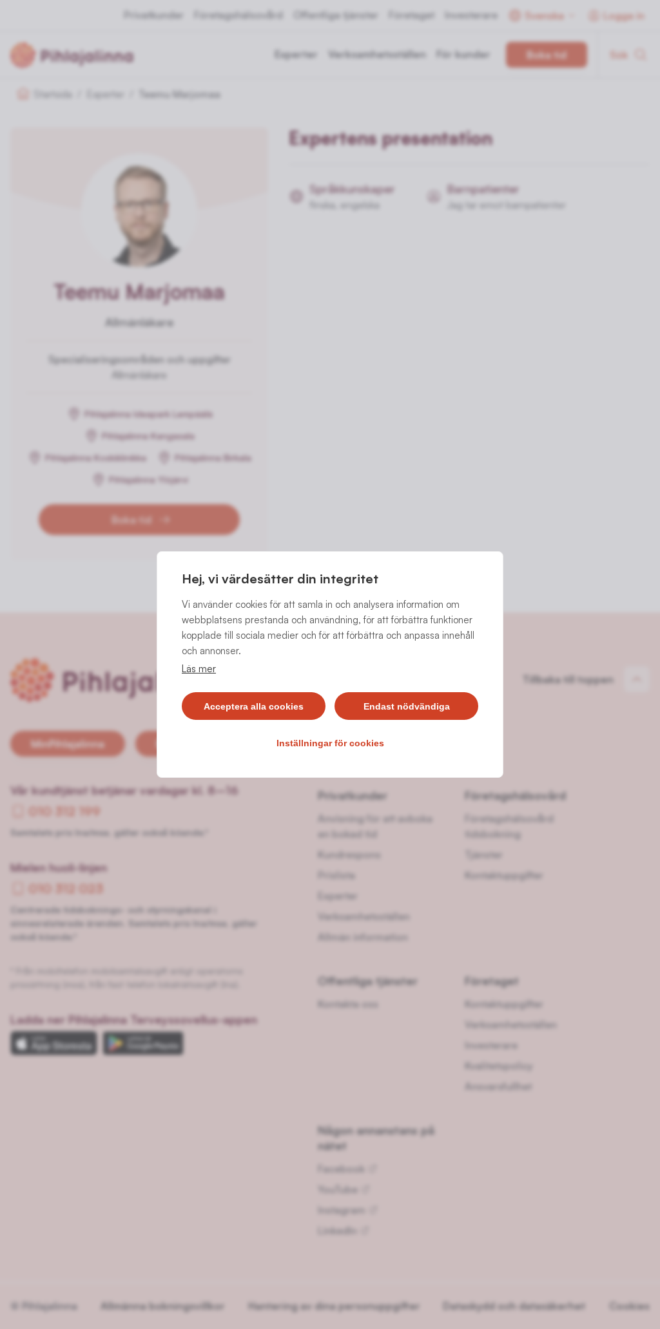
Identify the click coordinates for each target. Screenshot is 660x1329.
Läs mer (199, 669)
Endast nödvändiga (407, 706)
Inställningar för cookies (330, 743)
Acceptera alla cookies (254, 706)
